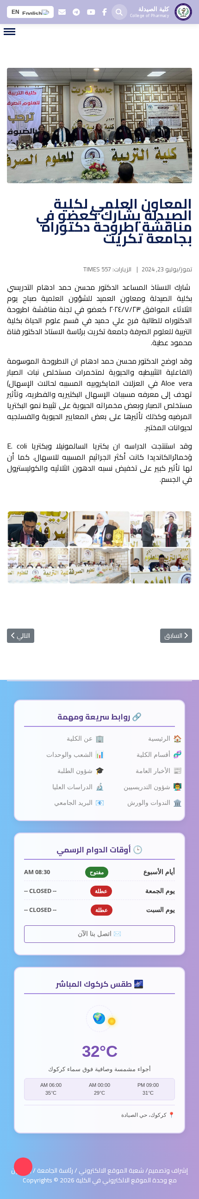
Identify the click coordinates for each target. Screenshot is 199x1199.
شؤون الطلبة (77, 770)
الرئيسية (161, 739)
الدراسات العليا (74, 787)
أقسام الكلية (156, 754)
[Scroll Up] (23, 1166)
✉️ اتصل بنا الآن (99, 933)
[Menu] (9, 31)
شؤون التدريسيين (149, 787)
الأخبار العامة (155, 770)
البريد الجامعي (75, 803)
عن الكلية (82, 739)
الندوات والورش (151, 803)
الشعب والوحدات (71, 754)
